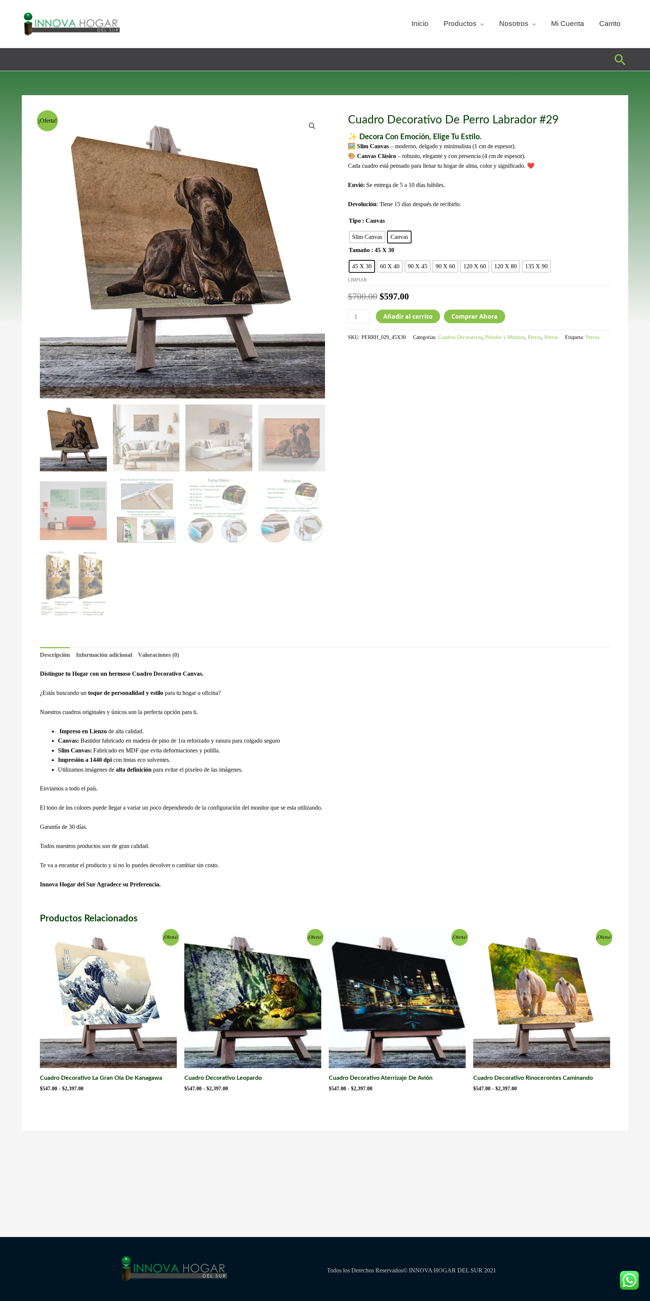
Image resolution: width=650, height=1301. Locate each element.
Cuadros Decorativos (460, 337)
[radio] (367, 237)
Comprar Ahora (474, 316)
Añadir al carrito (408, 316)
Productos (460, 23)
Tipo (355, 220)
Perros (534, 337)
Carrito (610, 23)
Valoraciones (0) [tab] (158, 655)
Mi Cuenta (567, 23)
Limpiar (357, 280)
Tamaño (359, 250)
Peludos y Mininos (505, 337)
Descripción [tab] (55, 655)
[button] (620, 59)
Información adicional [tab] (104, 655)
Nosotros (514, 23)
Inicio (420, 23)
